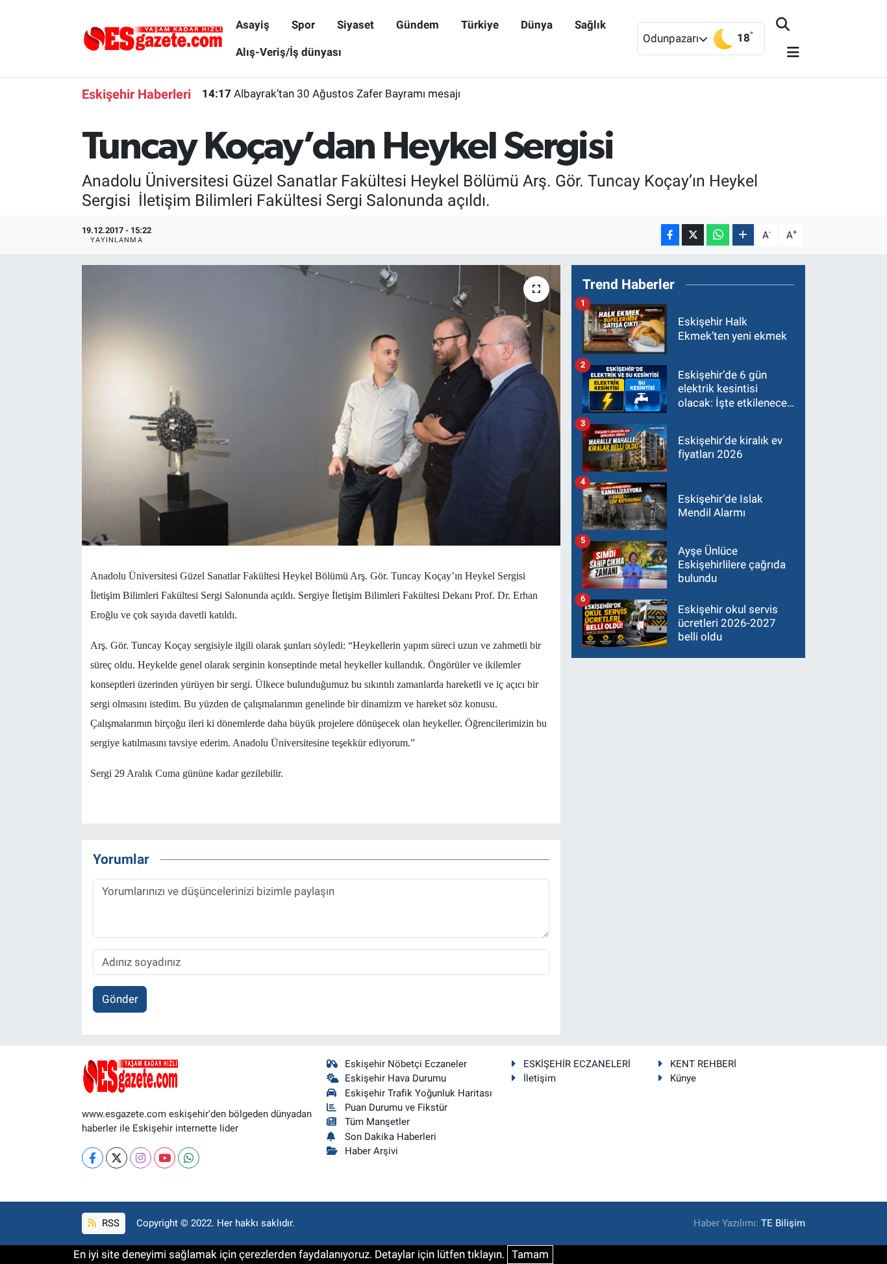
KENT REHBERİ (703, 1064)
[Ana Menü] (787, 53)
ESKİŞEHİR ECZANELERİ (577, 1064)
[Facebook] (92, 1158)
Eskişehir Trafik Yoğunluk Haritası (418, 1093)
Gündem (417, 24)
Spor (303, 24)
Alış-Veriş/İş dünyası (289, 51)
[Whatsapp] (188, 1158)
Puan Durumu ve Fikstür (396, 1107)
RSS (109, 1223)
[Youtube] (164, 1158)
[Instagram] (140, 1158)
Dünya (537, 24)
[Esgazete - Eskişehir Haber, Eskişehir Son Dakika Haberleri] (153, 37)
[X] (116, 1158)
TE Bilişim (783, 1223)
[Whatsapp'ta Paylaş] (717, 235)
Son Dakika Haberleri (390, 1137)
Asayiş (252, 24)
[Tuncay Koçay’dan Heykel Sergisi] (321, 405)
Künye (683, 1078)
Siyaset (355, 24)
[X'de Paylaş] (693, 235)
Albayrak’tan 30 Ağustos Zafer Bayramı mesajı (331, 93)
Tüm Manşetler (377, 1122)
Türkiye (480, 24)
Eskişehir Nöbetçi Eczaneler (406, 1064)
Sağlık (590, 24)
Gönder (120, 998)
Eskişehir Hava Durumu (395, 1078)
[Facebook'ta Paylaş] (670, 235)
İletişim (539, 1078)
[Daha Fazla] (743, 235)
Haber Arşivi (371, 1151)
